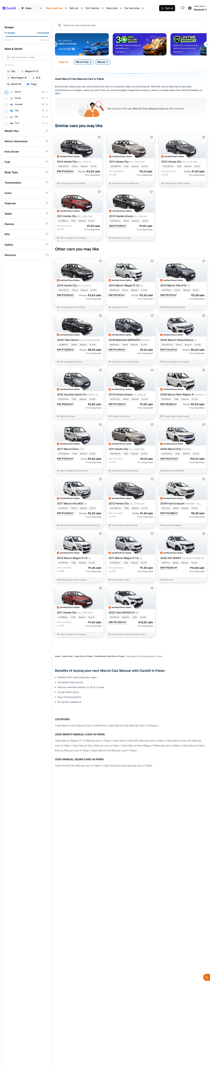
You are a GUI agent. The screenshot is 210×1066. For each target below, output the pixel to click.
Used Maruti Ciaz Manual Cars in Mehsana (80, 725)
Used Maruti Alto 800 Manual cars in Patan (138, 740)
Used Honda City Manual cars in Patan (78, 765)
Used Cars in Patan (83, 656)
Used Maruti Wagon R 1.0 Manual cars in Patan (83, 740)
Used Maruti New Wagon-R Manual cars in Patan (150, 745)
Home (58, 656)
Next (207, 44)
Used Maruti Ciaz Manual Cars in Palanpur (133, 725)
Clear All (63, 62)
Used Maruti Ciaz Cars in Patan (109, 656)
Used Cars (68, 656)
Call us (169, 8)
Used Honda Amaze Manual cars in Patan (127, 765)
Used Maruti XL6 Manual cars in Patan (114, 750)
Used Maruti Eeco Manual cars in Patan (95, 745)
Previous (55, 44)
